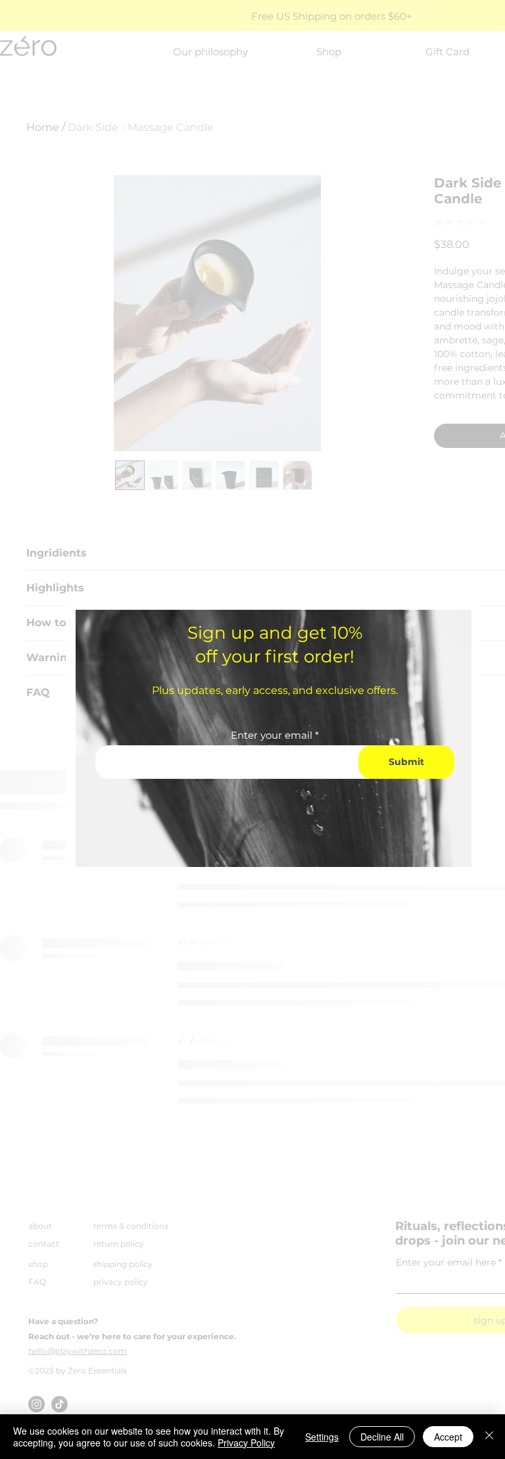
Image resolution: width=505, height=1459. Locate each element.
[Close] (489, 1436)
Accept (448, 1436)
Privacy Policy (246, 1442)
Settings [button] (322, 1436)
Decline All (382, 1436)
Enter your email (271, 735)
